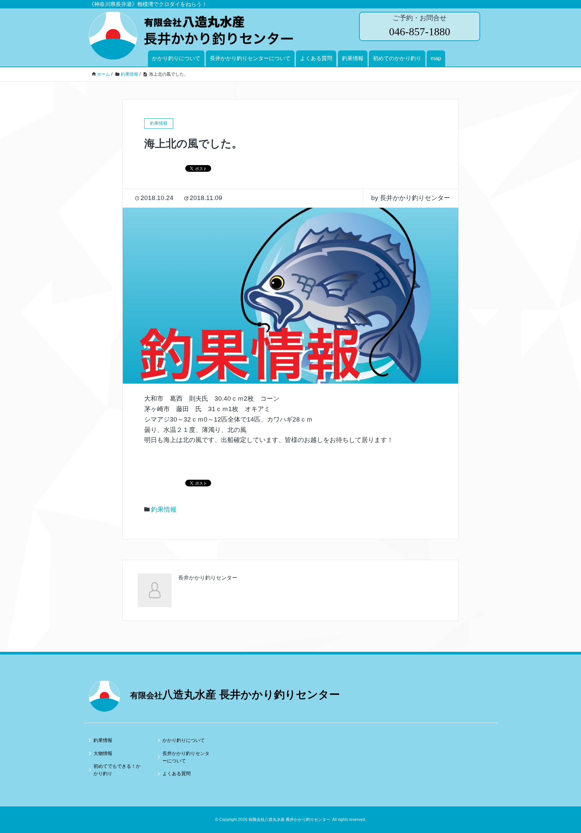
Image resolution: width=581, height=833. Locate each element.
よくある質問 (316, 58)
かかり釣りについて (176, 58)
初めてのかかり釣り (397, 58)
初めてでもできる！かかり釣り (117, 769)
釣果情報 (352, 58)
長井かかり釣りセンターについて (250, 58)
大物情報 (102, 753)
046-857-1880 (419, 32)
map (436, 58)
